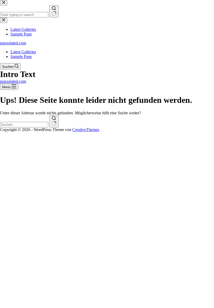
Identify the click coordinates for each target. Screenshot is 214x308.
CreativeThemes (85, 129)
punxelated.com (13, 43)
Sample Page (21, 56)
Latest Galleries (23, 52)
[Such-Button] (53, 121)
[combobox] (24, 124)
